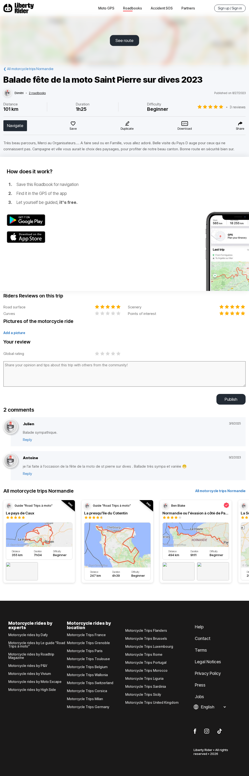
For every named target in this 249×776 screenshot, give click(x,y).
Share (240, 128)
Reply (27, 439)
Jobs (199, 696)
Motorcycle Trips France (86, 635)
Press (200, 685)
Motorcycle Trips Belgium (87, 667)
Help (199, 626)
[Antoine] (10, 460)
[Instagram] (206, 731)
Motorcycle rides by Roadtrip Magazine (31, 656)
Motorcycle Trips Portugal (145, 662)
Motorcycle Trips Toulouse (88, 659)
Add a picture (14, 333)
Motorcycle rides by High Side (32, 689)
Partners (188, 8)
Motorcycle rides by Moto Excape (35, 681)
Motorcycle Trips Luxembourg (149, 646)
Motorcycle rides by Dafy (28, 635)
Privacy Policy (208, 673)
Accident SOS (162, 8)
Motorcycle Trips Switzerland (90, 683)
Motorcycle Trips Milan (85, 699)
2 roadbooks (37, 93)
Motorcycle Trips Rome (143, 654)
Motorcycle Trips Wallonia (87, 675)
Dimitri (19, 93)
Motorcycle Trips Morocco (146, 670)
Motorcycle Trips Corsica (87, 691)
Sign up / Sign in (230, 8)
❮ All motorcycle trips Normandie (28, 69)
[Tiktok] (219, 731)
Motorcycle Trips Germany (88, 707)
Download (185, 128)
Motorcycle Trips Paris (85, 651)
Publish (231, 399)
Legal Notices (208, 661)
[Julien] (10, 426)
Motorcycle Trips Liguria (144, 678)
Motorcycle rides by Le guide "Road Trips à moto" (36, 644)
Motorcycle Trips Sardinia (145, 686)
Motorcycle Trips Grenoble (88, 643)
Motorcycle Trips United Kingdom (151, 702)
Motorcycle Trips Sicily (143, 694)
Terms (201, 650)
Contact (202, 638)
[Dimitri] (7, 93)
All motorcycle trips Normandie (220, 491)
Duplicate (127, 128)
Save (73, 128)
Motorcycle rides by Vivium (29, 673)
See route (124, 40)
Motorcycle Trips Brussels (146, 638)
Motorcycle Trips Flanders (146, 630)
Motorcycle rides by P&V (27, 665)
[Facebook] (195, 731)
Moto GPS (106, 8)
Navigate (15, 125)
